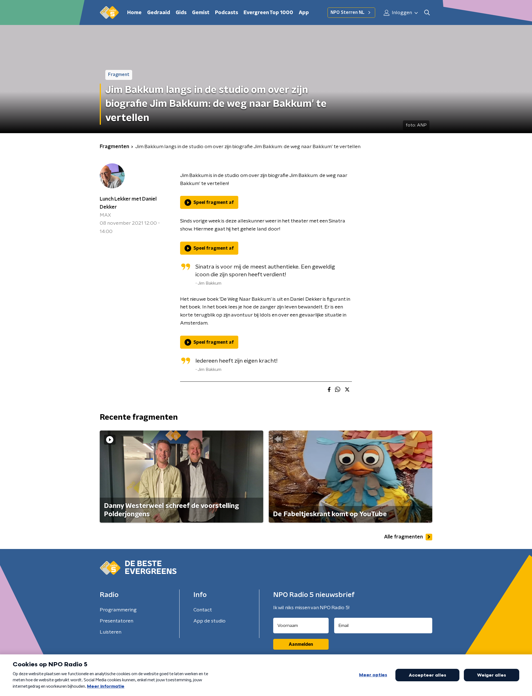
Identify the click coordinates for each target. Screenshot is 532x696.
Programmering (118, 610)
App (304, 12)
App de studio (209, 621)
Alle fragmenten (403, 537)
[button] (426, 12)
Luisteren (110, 632)
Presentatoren (116, 621)
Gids (181, 12)
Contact (202, 610)
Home (134, 12)
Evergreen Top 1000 (268, 12)
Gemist (200, 12)
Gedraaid (158, 12)
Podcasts (226, 12)
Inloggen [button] (401, 12)
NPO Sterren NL (347, 12)
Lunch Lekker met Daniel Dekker (128, 203)
